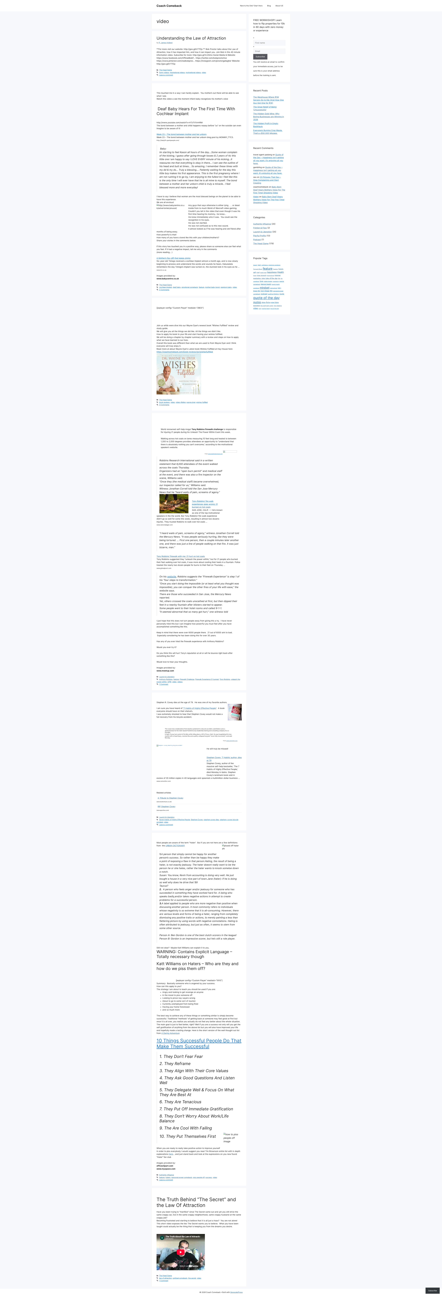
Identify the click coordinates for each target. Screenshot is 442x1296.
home (254, 275)
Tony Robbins (225, 679)
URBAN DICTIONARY (175, 846)
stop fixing (275, 302)
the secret (192, 1278)
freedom (275, 269)
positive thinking (273, 294)
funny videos (164, 72)
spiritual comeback (180, 1278)
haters (168, 1177)
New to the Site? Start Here (251, 6)
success (208, 1177)
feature (201, 287)
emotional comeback (190, 287)
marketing (276, 281)
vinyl (260, 308)
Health (280, 272)
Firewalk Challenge (187, 679)
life (279, 278)
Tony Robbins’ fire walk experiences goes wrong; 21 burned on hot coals (205, 504)
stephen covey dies (211, 820)
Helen (256, 197)
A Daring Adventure (170, 1033)
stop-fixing (266, 302)
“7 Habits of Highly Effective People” (199, 708)
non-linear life (266, 291)
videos (180, 682)
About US (279, 6)
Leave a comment (166, 75)
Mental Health (266, 284)
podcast (264, 294)
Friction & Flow (260, 228)
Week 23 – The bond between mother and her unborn (181, 134)
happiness (272, 272)
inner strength (261, 275)
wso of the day (274, 308)
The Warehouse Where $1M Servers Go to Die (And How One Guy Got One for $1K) (268, 100)
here (171, 1154)
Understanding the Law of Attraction (191, 38)
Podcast (257, 239)
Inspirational (270, 275)
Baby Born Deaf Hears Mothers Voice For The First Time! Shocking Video (269, 190)
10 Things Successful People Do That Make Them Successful (199, 1043)
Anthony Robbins (166, 679)
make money (268, 281)
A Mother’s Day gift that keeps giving (173, 258)
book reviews (164, 402)
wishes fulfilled (202, 402)
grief (258, 272)
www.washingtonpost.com (215, 453)
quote (281, 294)
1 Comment (163, 684)
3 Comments (164, 405)
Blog (269, 6)
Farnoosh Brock (257, 269)
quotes (257, 302)
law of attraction (165, 1278)
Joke (263, 278)
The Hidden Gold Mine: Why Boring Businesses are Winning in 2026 (268, 117)
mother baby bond (212, 287)
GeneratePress (236, 1292)
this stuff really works (266, 305)
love (261, 281)
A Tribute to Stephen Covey (170, 798)
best (259, 265)
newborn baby (226, 287)
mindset (264, 287)
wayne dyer (190, 402)
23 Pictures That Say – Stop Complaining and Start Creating (267, 180)
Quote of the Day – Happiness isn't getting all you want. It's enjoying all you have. (268, 170)
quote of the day (266, 298)
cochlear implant (165, 287)
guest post (263, 272)
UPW (169, 682)
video (204, 72)
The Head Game (165, 70)
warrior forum (266, 308)
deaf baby (177, 287)
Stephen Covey (197, 820)
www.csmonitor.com (231, 740)
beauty (255, 265)
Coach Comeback (169, 5)
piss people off (199, 1177)
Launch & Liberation (166, 677)
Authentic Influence (166, 1175)
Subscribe (432, 1290)
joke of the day (272, 278)
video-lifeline (181, 402)
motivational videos (193, 72)
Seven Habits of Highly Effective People (174, 820)
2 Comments (164, 290)
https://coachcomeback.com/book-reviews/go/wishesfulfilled (185, 352)
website (171, 576)
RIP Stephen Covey (166, 806)
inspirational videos (177, 72)
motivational (273, 288)
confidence (264, 265)
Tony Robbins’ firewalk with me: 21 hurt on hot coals (181, 556)
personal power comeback (181, 1177)
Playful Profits (259, 236)
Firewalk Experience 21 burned (207, 679)
